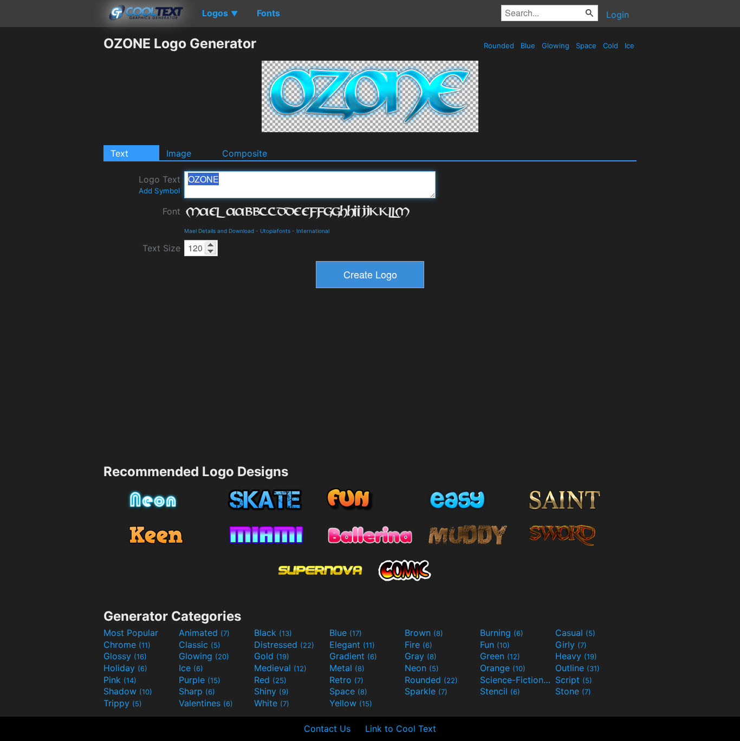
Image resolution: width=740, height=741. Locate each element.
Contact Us (327, 728)
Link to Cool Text (400, 728)
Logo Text (159, 184)
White (271, 703)
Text (119, 153)
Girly (571, 644)
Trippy (122, 703)
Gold (271, 656)
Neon (422, 667)
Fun (495, 644)
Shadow (127, 691)
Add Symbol (159, 190)
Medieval (280, 667)
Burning (501, 632)
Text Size (161, 248)
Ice (629, 45)
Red (270, 679)
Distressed (284, 644)
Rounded (499, 45)
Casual (575, 632)
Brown (424, 632)
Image (178, 153)
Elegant (352, 644)
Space (586, 45)
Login (617, 14)
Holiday (125, 667)
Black (273, 632)
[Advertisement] (51, 197)
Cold (610, 45)
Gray (421, 656)
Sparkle (426, 691)
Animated (204, 632)
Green (500, 656)
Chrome (127, 644)
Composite (244, 153)
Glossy (125, 656)
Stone (573, 691)
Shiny (271, 691)
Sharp (197, 691)
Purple (199, 679)
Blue (527, 45)
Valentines (206, 703)
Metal (347, 667)
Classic (199, 644)
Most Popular (130, 632)
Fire (418, 644)
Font (171, 211)
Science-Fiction (516, 679)
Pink (120, 679)
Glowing (556, 45)
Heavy (576, 656)
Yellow (350, 703)
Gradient (353, 656)
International (312, 230)
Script (573, 679)
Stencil (500, 691)
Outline (577, 667)
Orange (502, 667)
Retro (346, 679)
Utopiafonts (275, 230)
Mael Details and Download (219, 230)
